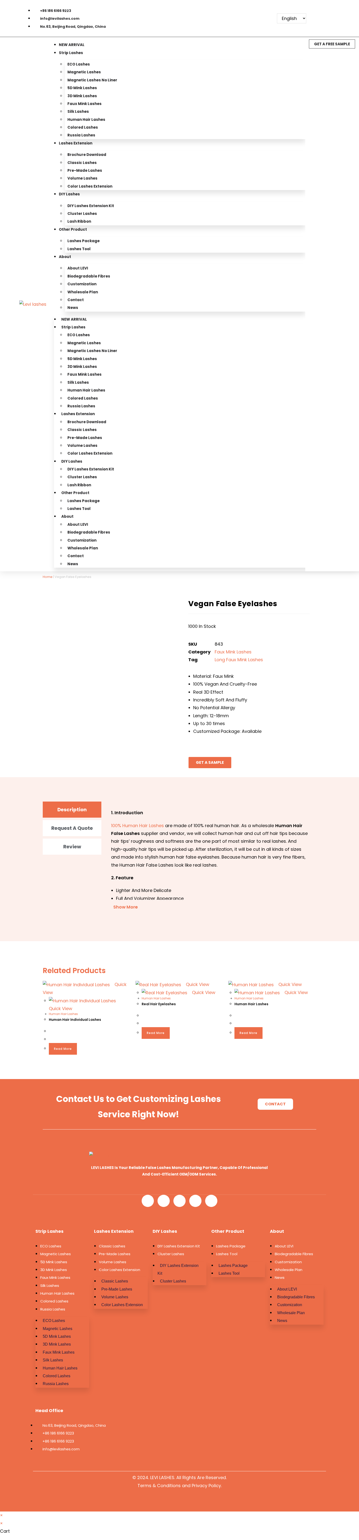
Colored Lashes (82, 127)
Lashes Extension (75, 143)
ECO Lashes (78, 64)
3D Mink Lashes (82, 95)
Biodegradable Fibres (88, 276)
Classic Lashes (82, 162)
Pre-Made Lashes (84, 170)
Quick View (197, 984)
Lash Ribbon (79, 221)
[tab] (72, 810)
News (72, 307)
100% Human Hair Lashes (137, 826)
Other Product (73, 229)
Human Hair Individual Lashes (75, 1019)
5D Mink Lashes (82, 87)
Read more (63, 1049)
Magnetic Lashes (84, 72)
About (65, 256)
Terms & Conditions (159, 1486)
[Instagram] (243, 25)
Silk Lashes (78, 111)
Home (48, 576)
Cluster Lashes (82, 213)
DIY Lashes (69, 194)
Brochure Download (86, 154)
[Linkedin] (267, 10)
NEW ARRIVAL (71, 44)
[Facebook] (219, 10)
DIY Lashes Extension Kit (90, 205)
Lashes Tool (79, 248)
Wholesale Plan (82, 292)
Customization (81, 284)
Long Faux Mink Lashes (239, 660)
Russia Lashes (81, 135)
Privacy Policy (206, 1486)
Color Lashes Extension (89, 186)
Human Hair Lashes (86, 119)
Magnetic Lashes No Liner (92, 80)
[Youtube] (235, 10)
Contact (75, 299)
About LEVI (77, 268)
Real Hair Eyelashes (159, 1004)
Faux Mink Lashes (84, 103)
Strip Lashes (71, 52)
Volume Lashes (82, 178)
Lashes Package (83, 240)
